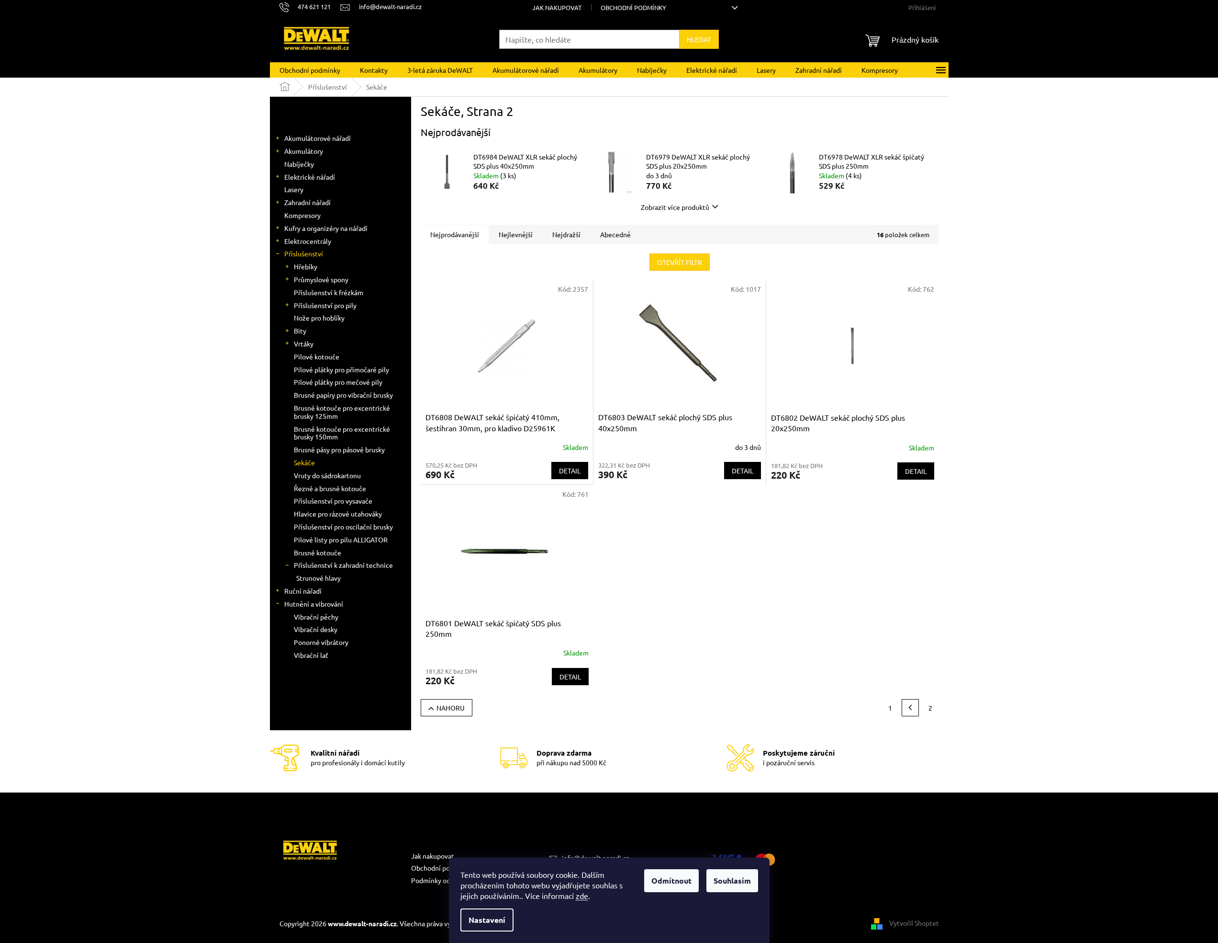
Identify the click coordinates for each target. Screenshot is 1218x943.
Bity (300, 330)
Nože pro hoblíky (319, 317)
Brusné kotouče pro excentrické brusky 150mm (342, 433)
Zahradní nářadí (307, 202)
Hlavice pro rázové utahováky (338, 513)
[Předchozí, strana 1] (910, 707)
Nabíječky (299, 164)
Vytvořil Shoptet (914, 922)
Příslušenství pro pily (325, 305)
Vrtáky (303, 343)
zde (582, 895)
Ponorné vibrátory (321, 642)
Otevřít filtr (679, 262)
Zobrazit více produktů (675, 207)
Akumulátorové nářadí (317, 138)
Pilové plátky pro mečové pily (338, 382)
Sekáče (304, 462)
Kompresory (302, 215)
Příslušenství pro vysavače (333, 500)
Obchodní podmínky (633, 7)
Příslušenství (303, 253)
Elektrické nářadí (309, 176)
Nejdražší (566, 234)
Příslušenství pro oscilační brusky (343, 526)
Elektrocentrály (307, 241)
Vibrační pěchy (316, 616)
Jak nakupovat (556, 7)
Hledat (699, 39)
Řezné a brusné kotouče (330, 488)
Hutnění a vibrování (313, 603)
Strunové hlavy (318, 578)
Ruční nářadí (303, 590)
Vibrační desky (315, 629)
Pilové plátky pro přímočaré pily (341, 369)
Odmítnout (671, 880)
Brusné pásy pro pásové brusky (339, 449)
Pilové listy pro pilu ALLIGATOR (341, 539)
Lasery (293, 189)
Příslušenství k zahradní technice (343, 565)
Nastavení (487, 920)
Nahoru (450, 707)
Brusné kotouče (317, 552)
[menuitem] (310, 70)
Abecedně (615, 234)
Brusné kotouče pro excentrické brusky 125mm (342, 411)
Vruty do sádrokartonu (327, 475)
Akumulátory (303, 151)
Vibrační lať (311, 655)
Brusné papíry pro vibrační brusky (343, 395)
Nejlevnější (516, 234)
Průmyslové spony (321, 279)
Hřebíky (305, 266)
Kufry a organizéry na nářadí (326, 228)
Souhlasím (732, 880)
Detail (570, 470)
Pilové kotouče (316, 356)
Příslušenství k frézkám (328, 292)
